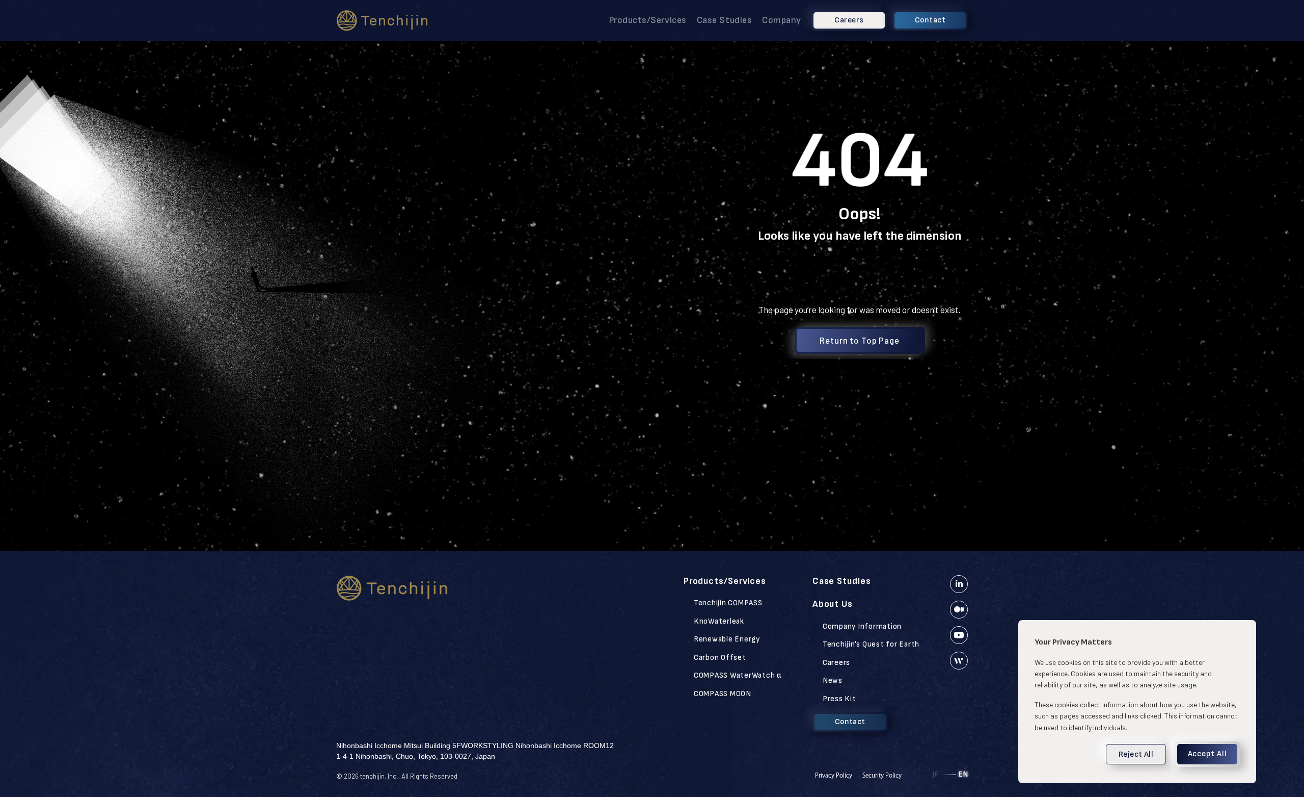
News (833, 680)
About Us (832, 604)
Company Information (862, 626)
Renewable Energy (727, 639)
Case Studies (724, 20)
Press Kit (839, 699)
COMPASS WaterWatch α (738, 675)
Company (781, 20)
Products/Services (648, 20)
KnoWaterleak (719, 621)
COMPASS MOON (722, 694)
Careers (836, 662)
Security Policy (882, 775)
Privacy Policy (833, 775)
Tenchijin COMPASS (728, 603)
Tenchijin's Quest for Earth (871, 644)
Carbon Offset (720, 657)
